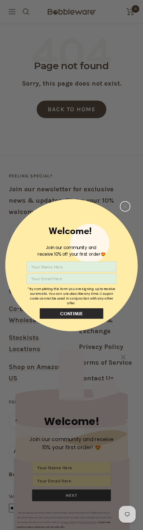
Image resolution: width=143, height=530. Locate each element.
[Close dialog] (125, 206)
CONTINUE (71, 313)
